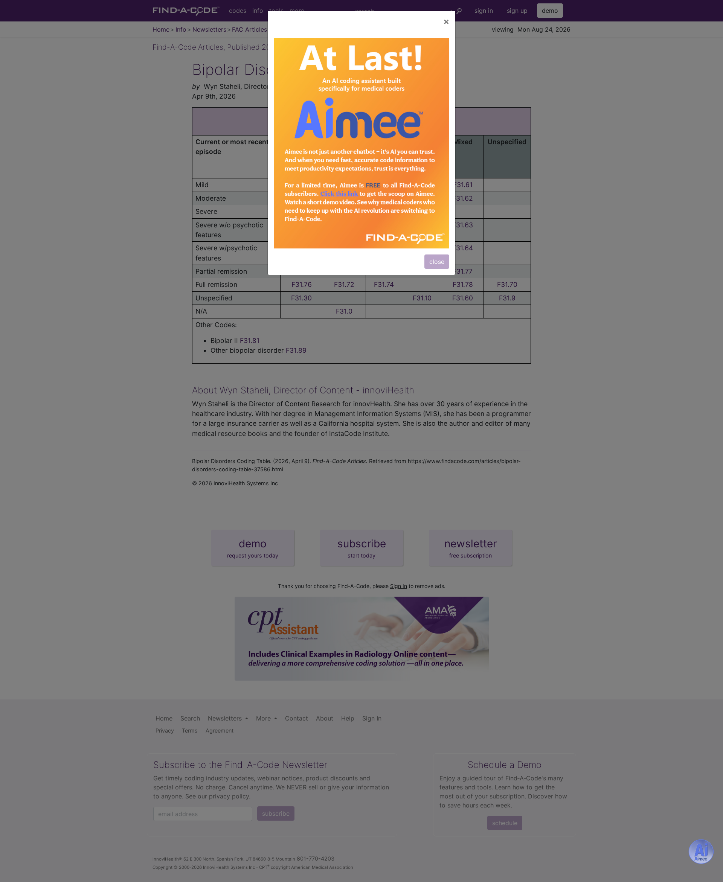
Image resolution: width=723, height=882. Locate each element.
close (436, 261)
